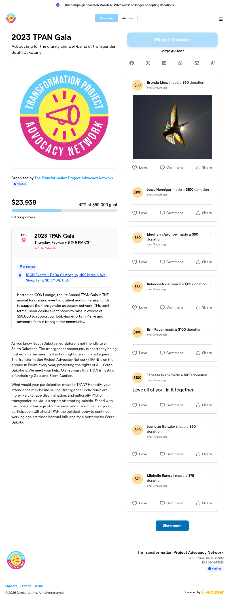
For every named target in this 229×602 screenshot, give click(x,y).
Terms (38, 586)
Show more (172, 526)
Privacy (25, 586)
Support (11, 586)
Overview (106, 18)
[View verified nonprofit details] (20, 184)
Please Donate (172, 40)
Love (143, 167)
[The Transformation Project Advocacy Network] (11, 18)
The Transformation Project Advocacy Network (73, 178)
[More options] (211, 82)
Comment (174, 167)
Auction (127, 18)
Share (207, 167)
